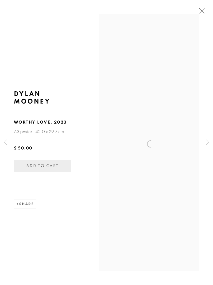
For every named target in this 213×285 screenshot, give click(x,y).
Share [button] (26, 204)
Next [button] (207, 142)
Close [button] (200, 12)
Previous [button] (5, 142)
